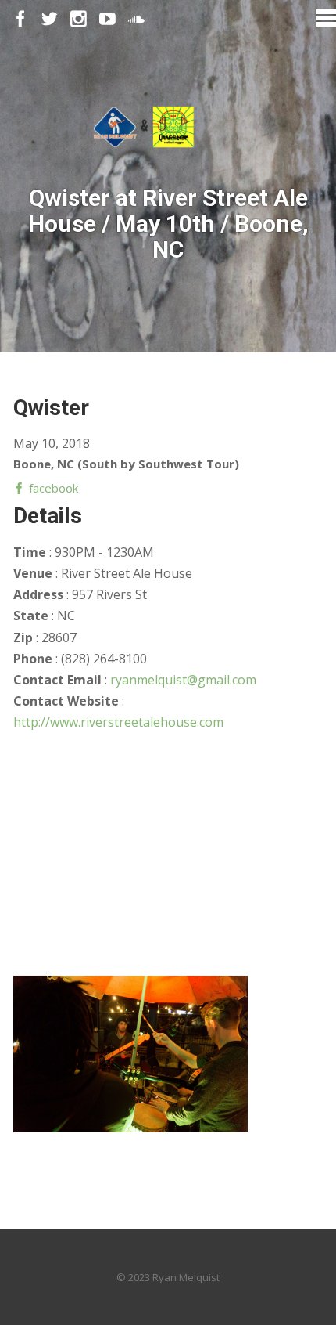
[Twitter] (49, 19)
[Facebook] (21, 19)
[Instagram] (78, 19)
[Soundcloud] (136, 19)
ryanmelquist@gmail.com (183, 679)
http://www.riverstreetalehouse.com (118, 722)
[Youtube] (107, 19)
